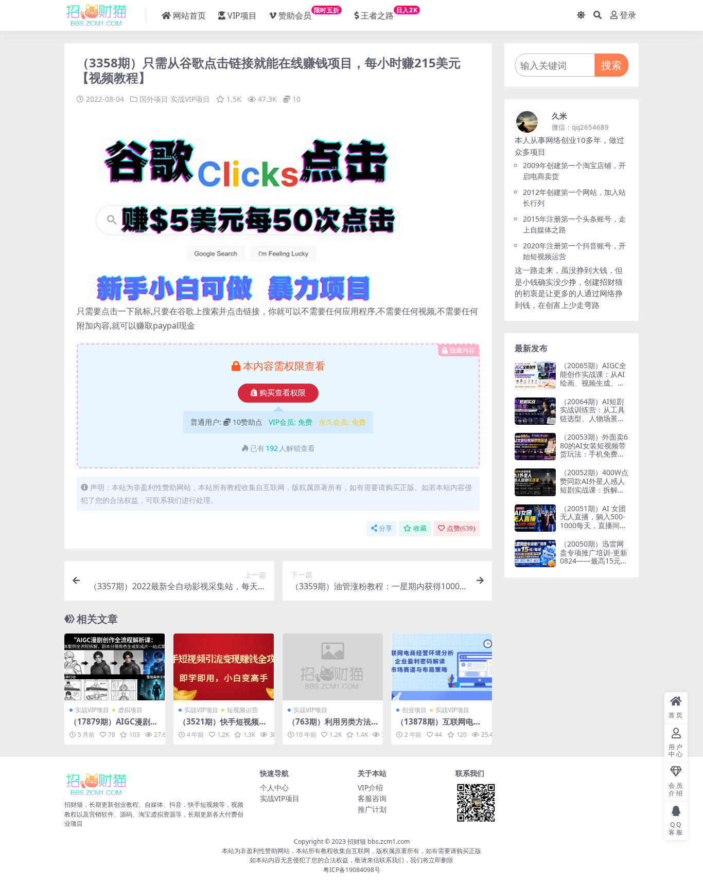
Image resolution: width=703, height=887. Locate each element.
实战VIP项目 (190, 99)
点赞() (461, 528)
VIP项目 (242, 15)
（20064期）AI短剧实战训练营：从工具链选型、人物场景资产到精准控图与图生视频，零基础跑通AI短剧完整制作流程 (592, 422)
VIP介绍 (370, 787)
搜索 (611, 65)
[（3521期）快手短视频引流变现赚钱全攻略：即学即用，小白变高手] (223, 666)
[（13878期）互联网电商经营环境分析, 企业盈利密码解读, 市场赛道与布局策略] (441, 666)
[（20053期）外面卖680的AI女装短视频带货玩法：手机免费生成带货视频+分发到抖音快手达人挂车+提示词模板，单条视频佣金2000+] (535, 446)
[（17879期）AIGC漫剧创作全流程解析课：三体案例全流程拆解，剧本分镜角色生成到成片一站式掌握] (114, 666)
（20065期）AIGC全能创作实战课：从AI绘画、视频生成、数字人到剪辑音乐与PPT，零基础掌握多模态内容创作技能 (593, 386)
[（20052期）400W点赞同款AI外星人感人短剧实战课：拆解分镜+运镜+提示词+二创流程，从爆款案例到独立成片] (535, 482)
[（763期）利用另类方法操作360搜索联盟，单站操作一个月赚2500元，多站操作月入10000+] (333, 666)
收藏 (420, 528)
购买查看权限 (282, 393)
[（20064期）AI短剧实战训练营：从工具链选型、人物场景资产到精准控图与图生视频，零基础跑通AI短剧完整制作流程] (535, 411)
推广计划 (372, 809)
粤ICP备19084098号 (351, 869)
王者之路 (389, 13)
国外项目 (153, 99)
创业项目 (414, 709)
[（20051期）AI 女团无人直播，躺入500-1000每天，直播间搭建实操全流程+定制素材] (535, 518)
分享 (385, 528)
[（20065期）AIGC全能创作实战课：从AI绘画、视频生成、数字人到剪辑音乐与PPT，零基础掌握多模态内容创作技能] (535, 375)
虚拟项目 (130, 709)
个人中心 (274, 787)
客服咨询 (372, 798)
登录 (628, 15)
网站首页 (189, 15)
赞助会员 (309, 13)
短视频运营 (242, 709)
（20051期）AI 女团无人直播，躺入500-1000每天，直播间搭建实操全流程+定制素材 (593, 525)
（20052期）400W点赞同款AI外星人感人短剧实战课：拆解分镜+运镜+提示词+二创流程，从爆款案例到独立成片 (594, 493)
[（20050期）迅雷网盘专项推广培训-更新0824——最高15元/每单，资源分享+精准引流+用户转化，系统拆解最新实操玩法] (535, 553)
